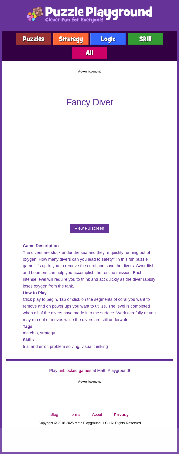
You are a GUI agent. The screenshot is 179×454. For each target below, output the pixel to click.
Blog (54, 414)
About (97, 414)
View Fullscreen (89, 228)
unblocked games (75, 370)
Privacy (121, 414)
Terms (75, 414)
